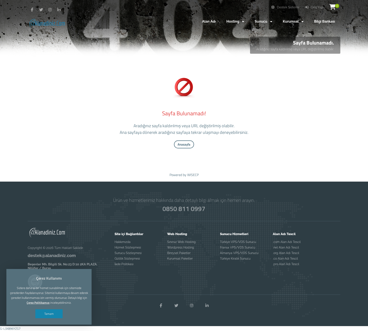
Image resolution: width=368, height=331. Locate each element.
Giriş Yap (316, 7)
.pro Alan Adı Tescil (286, 264)
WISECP (193, 174)
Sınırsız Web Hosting (181, 242)
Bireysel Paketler (179, 253)
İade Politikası (124, 264)
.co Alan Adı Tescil (285, 258)
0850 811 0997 (183, 209)
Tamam (49, 313)
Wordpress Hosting (180, 247)
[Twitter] (32, 9)
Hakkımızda (123, 242)
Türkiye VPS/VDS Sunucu (238, 242)
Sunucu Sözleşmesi (128, 253)
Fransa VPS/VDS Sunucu (237, 247)
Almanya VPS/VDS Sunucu (239, 253)
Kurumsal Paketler (180, 258)
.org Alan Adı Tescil (286, 253)
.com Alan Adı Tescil (287, 242)
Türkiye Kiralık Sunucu (235, 258)
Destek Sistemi (287, 7)
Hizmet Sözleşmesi (128, 247)
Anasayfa (184, 144)
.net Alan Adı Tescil (286, 247)
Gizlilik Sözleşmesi (127, 258)
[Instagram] (50, 9)
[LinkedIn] (59, 9)
